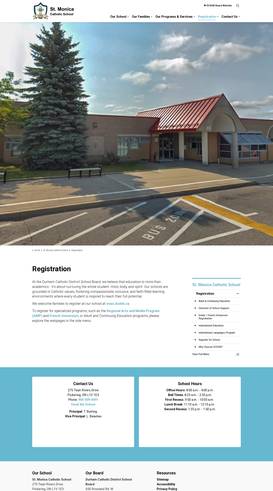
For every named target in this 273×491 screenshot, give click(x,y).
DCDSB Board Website (219, 5)
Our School (118, 16)
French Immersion (64, 316)
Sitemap (163, 479)
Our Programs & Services (174, 16)
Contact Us (229, 16)
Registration (207, 16)
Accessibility (166, 484)
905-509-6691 (88, 400)
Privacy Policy (167, 489)
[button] (213, 354)
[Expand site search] (237, 5)
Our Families (141, 16)
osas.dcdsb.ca (117, 304)
